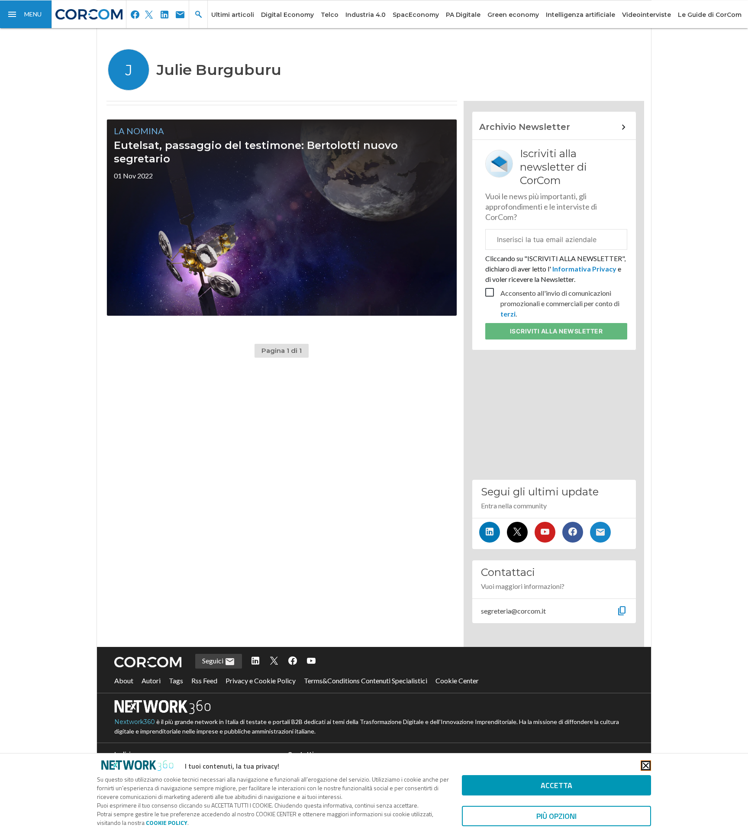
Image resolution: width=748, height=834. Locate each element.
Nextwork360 (134, 722)
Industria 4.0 (365, 15)
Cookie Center (457, 680)
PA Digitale (463, 15)
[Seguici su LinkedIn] (489, 532)
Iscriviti (556, 331)
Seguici (213, 660)
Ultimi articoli (232, 15)
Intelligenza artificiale (580, 15)
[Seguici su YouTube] (545, 532)
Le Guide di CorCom (710, 15)
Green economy (513, 15)
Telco (330, 15)
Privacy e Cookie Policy (261, 680)
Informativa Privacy (584, 269)
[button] (26, 14)
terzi (508, 314)
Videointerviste (646, 15)
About (123, 680)
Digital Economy (287, 15)
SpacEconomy (416, 15)
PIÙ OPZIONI (556, 816)
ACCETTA (556, 785)
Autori (151, 680)
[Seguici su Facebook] (572, 532)
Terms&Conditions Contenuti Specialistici (365, 680)
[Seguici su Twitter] (517, 532)
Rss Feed (204, 680)
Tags (176, 680)
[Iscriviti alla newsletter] (600, 532)
